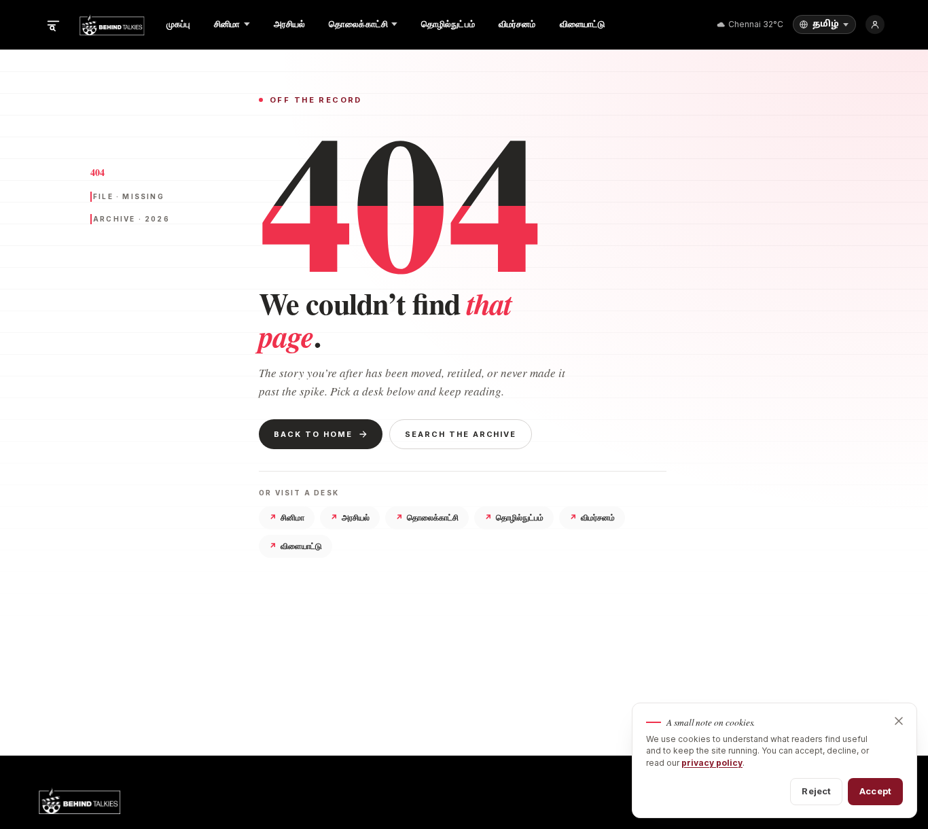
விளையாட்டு (295, 546)
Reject (816, 791)
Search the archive (461, 434)
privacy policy (712, 763)
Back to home (313, 434)
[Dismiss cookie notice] (899, 721)
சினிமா (286, 517)
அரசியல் (350, 517)
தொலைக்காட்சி (427, 517)
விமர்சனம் (592, 517)
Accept (875, 791)
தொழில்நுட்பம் (513, 517)
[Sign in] (875, 24)
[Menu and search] (53, 24)
